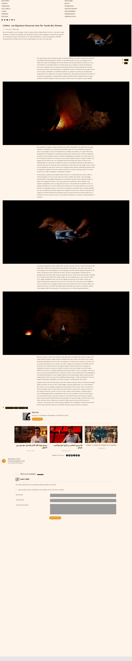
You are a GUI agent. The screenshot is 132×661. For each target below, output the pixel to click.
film (26, 407)
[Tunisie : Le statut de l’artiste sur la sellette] (101, 434)
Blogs (67, 3)
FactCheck (6, 9)
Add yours (40, 474)
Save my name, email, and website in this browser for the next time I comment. (41, 490)
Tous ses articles (37, 419)
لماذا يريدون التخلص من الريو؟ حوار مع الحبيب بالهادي (67, 446)
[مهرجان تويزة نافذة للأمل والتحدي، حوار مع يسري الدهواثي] (30, 434)
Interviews (69, 6)
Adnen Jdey (16, 29)
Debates (5, 14)
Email (20, 500)
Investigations (70, 9)
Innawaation (69, 14)
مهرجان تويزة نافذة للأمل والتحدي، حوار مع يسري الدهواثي (31, 446)
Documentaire (22, 407)
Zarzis (126, 63)
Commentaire (22, 505)
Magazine (68, 1)
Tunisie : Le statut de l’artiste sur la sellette (101, 445)
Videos (4, 3)
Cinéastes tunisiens (9, 407)
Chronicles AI (70, 16)
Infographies (70, 11)
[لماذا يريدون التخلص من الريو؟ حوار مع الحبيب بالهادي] (66, 434)
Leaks (4, 11)
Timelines (5, 6)
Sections (5, 1)
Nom (19, 495)
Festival (5, 16)
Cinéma (16, 407)
